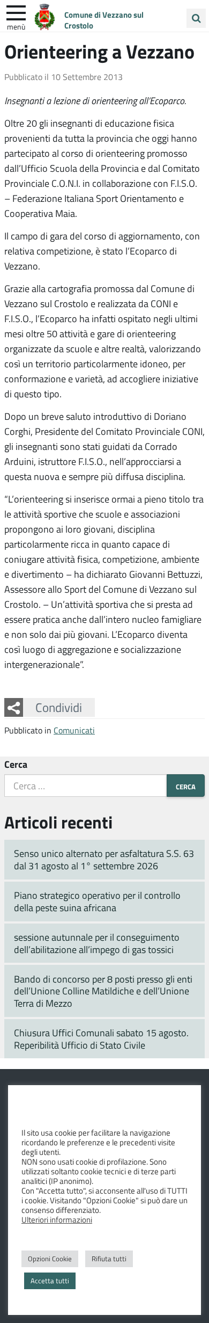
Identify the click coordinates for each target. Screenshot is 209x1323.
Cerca (15, 764)
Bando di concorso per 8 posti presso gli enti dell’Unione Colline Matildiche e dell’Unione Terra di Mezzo (103, 990)
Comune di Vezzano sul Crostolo (104, 20)
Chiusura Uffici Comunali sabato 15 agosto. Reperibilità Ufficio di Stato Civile (101, 1038)
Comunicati (74, 730)
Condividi (58, 707)
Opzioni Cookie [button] (50, 1258)
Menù (16, 26)
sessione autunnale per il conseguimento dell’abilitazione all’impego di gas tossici (97, 943)
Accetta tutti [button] (50, 1280)
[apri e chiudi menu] (16, 12)
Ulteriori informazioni (56, 1219)
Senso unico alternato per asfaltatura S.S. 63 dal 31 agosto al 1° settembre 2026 (104, 859)
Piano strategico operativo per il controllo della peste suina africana (97, 901)
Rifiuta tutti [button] (109, 1258)
